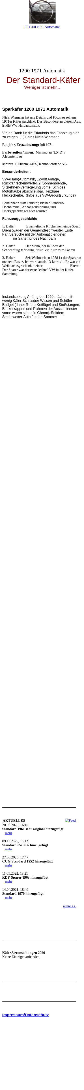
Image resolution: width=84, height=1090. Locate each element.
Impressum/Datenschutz (25, 1015)
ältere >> (69, 906)
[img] (42, 69)
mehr (8, 833)
